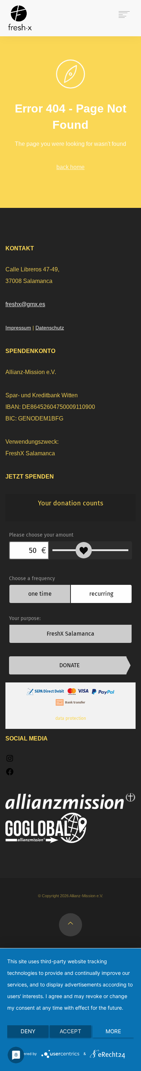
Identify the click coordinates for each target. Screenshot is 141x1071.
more (113, 1031)
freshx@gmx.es (25, 304)
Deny (28, 1031)
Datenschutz (49, 328)
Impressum (18, 328)
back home (70, 167)
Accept (70, 1031)
